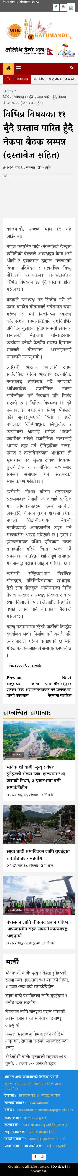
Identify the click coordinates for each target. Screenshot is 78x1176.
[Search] (71, 68)
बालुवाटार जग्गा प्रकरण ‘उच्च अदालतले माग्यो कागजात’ (22, 687)
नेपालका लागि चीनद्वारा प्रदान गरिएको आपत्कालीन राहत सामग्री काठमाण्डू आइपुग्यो (38, 929)
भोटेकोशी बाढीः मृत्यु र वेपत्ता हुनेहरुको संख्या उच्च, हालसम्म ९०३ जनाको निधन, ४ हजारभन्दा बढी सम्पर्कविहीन (35, 777)
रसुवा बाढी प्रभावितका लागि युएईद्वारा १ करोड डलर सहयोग (38, 855)
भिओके (46, 168)
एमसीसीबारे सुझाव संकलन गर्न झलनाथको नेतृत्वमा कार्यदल (55, 687)
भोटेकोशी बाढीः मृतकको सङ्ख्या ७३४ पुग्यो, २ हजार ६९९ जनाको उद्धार (36, 1060)
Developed (59, 1167)
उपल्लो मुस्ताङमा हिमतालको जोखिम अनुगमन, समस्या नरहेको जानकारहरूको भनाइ (36, 1041)
